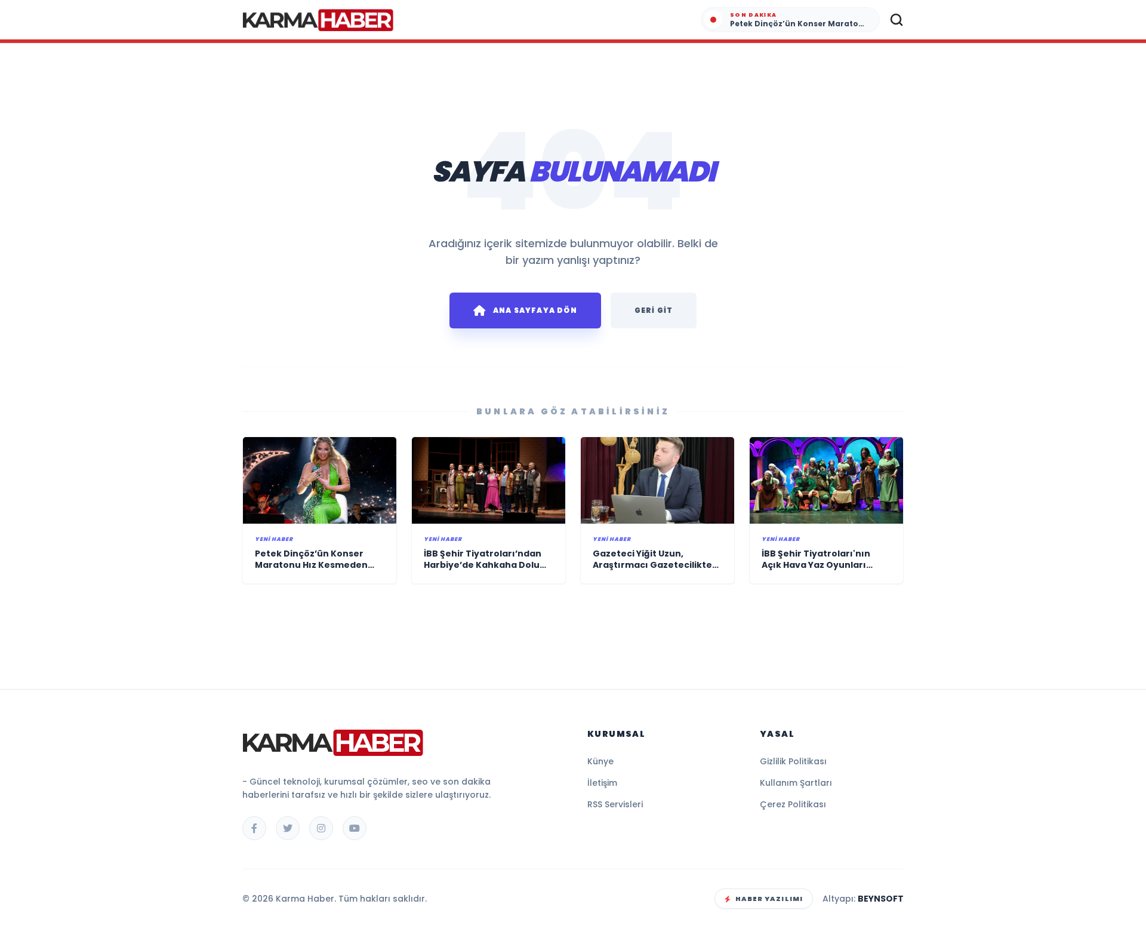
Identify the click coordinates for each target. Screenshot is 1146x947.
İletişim (602, 783)
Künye (600, 761)
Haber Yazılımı (769, 898)
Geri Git (653, 310)
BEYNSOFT (881, 899)
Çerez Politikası (793, 804)
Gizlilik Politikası (793, 761)
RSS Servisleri (615, 804)
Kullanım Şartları (796, 783)
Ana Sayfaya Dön (535, 310)
